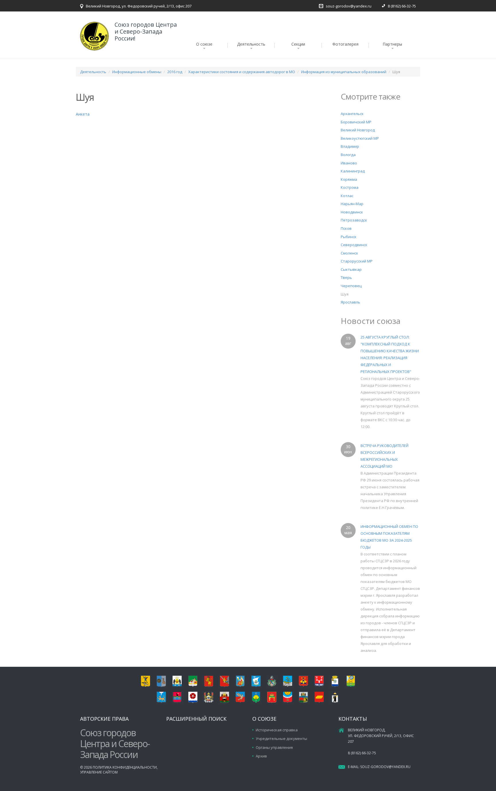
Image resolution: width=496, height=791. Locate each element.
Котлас (347, 195)
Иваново (349, 163)
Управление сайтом (99, 772)
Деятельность (251, 44)
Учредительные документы (281, 738)
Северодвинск (354, 244)
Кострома (350, 187)
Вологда (348, 154)
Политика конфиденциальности (125, 767)
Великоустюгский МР (360, 138)
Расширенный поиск (196, 718)
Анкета (83, 114)
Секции (298, 44)
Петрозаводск (354, 220)
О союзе (204, 44)
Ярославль (350, 302)
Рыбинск (348, 236)
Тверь (346, 277)
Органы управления (274, 747)
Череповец (351, 285)
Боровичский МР (356, 122)
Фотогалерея (345, 44)
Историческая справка (277, 729)
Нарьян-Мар (352, 203)
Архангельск (352, 113)
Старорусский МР (357, 261)
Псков (346, 228)
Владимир (350, 146)
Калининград (353, 171)
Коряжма (349, 179)
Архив (261, 756)
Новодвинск (352, 212)
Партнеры (392, 44)
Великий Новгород (358, 130)
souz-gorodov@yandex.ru (348, 6)
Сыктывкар (351, 269)
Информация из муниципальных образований (343, 71)
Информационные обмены (136, 71)
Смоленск (349, 253)
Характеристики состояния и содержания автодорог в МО (241, 71)
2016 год (174, 71)
